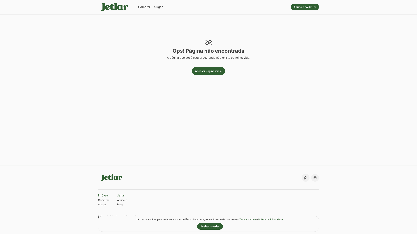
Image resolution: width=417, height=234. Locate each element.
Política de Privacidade (270, 219)
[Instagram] (315, 178)
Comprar (144, 7)
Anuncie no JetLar (305, 7)
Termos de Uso (247, 219)
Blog (120, 204)
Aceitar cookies (210, 226)
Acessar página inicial (208, 71)
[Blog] (305, 178)
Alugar (158, 7)
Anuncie (122, 200)
